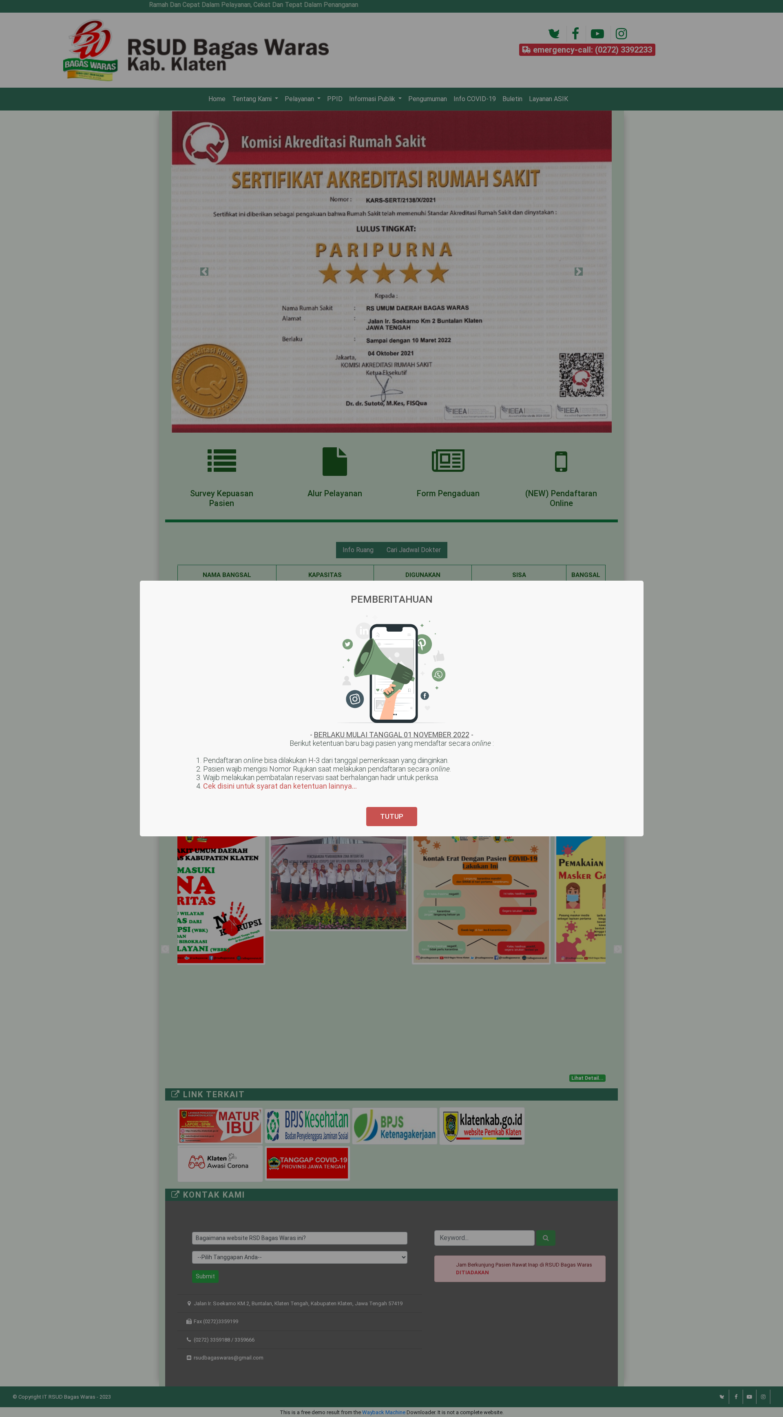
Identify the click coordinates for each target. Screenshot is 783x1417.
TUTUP (391, 816)
